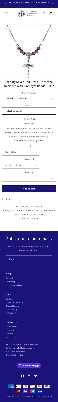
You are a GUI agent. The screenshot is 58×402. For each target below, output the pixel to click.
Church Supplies (12, 281)
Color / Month (29, 93)
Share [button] (8, 199)
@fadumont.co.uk (27, 348)
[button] (6, 13)
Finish (29, 105)
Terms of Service (12, 306)
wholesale (15, 348)
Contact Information (14, 302)
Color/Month (29, 159)
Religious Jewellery (14, 285)
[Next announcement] (52, 4)
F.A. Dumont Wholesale (21, 396)
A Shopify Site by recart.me (41, 396)
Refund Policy (11, 313)
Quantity (29, 172)
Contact (9, 299)
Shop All (9, 278)
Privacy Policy (11, 309)
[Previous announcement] (5, 4)
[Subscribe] (48, 258)
